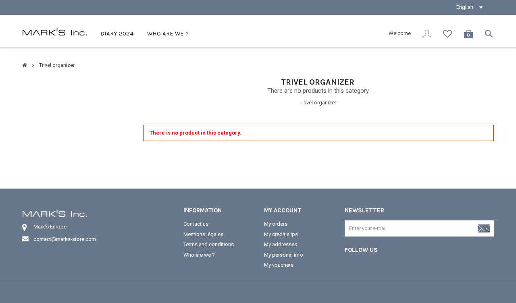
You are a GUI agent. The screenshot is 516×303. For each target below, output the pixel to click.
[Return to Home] (24, 65)
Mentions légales (203, 234)
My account (283, 210)
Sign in (426, 34)
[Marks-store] (54, 32)
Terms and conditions (208, 244)
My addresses (280, 244)
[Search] (489, 33)
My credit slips (281, 234)
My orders (275, 224)
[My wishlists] (447, 34)
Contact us (195, 224)
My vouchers (278, 265)
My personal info (283, 255)
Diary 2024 (116, 33)
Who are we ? (167, 33)
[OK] (484, 232)
